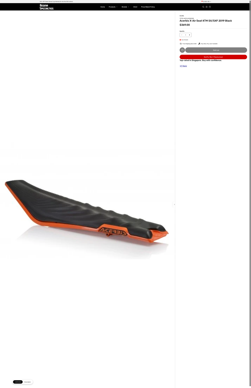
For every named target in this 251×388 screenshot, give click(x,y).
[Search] (203, 6)
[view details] (174, 204)
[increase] (189, 35)
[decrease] (182, 35)
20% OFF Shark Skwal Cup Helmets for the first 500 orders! (56, 1)
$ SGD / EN (206, 1)
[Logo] (46, 6)
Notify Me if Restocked (213, 57)
